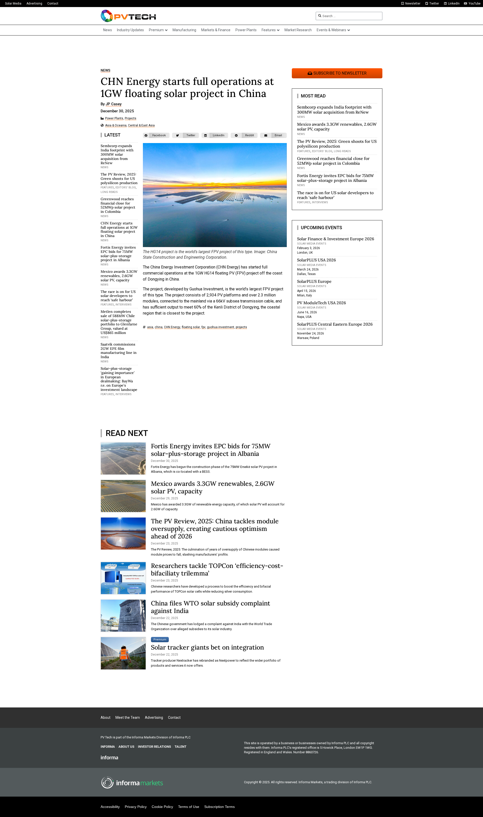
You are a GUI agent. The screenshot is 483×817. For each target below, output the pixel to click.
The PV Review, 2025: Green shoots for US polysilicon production (119, 178)
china (159, 327)
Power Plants (114, 118)
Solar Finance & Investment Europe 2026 (335, 238)
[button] (156, 135)
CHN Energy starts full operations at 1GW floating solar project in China (119, 229)
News (105, 70)
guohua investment (220, 327)
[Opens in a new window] (109, 757)
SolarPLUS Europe (314, 281)
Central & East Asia (141, 125)
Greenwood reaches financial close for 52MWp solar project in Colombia (118, 205)
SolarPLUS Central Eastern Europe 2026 (335, 324)
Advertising (34, 3)
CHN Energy (172, 327)
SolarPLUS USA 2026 (316, 259)
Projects (130, 118)
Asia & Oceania (116, 125)
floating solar (191, 327)
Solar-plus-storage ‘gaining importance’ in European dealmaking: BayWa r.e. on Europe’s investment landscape (119, 379)
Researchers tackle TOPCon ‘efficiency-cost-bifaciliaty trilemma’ (217, 569)
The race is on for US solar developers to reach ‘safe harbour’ (118, 295)
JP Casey (114, 104)
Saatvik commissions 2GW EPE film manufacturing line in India (119, 350)
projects (241, 327)
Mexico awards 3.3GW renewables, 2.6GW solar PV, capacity (119, 275)
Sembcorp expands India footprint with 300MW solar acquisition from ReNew (117, 154)
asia (150, 327)
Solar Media (13, 3)
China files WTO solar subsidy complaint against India (210, 607)
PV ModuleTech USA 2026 (321, 302)
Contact (52, 3)
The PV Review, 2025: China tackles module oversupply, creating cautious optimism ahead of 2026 (215, 528)
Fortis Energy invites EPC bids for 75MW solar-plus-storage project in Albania (118, 253)
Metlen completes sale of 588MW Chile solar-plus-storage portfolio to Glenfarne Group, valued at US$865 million (119, 322)
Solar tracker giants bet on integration (207, 647)
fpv (204, 327)
